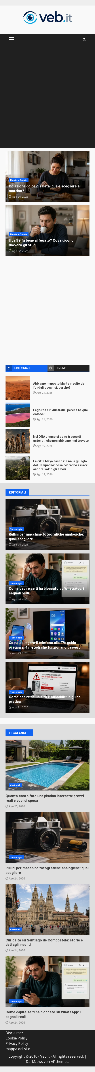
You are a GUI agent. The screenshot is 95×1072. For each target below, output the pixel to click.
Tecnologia (16, 529)
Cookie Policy (16, 1038)
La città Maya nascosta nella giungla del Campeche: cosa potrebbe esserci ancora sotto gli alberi (18, 468)
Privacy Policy (17, 1043)
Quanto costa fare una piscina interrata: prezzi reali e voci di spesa (47, 765)
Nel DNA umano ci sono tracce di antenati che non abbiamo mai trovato (18, 441)
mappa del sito (18, 1048)
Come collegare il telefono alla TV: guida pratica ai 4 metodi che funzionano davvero (45, 645)
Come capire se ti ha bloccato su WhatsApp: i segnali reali (47, 981)
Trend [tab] (61, 368)
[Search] (84, 39)
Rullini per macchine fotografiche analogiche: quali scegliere (47, 837)
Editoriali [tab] (22, 368)
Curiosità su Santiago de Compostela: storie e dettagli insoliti (47, 909)
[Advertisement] (47, 98)
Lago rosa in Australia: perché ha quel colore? (18, 415)
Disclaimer (14, 1032)
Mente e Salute (18, 179)
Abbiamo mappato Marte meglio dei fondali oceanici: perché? (18, 388)
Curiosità (15, 785)
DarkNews (34, 1061)
